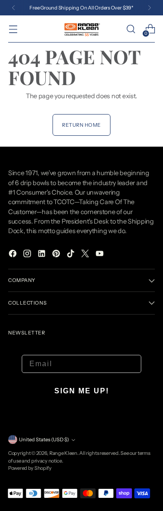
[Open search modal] (130, 29)
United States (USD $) (44, 439)
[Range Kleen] (81, 28)
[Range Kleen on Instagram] (28, 255)
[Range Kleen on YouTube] (100, 255)
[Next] (149, 7)
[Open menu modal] (13, 29)
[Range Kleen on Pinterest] (57, 255)
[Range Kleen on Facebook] (13, 255)
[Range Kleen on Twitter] (86, 255)
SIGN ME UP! (81, 391)
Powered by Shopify (30, 468)
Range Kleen (63, 453)
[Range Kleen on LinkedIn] (42, 255)
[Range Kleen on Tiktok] (71, 255)
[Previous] (14, 7)
